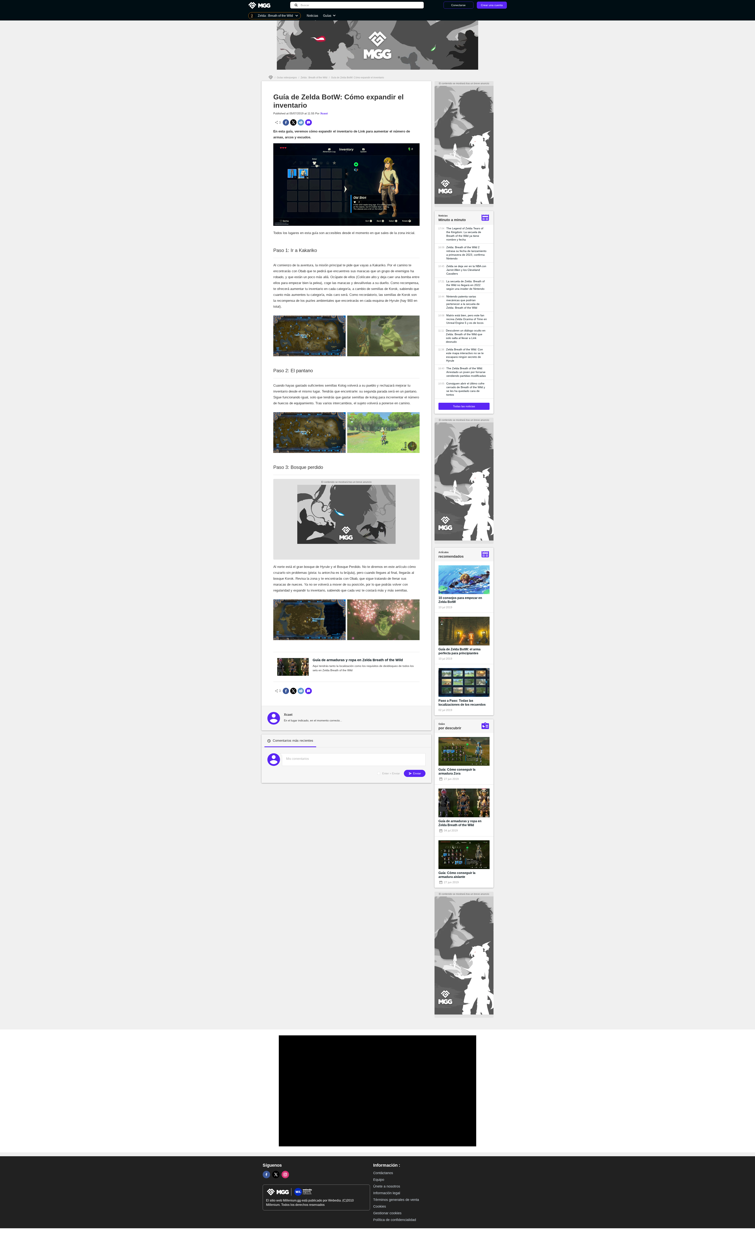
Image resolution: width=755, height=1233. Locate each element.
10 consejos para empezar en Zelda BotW (460, 600)
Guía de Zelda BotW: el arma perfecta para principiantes (459, 651)
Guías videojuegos (287, 77)
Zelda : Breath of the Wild (314, 77)
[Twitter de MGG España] (276, 1174)
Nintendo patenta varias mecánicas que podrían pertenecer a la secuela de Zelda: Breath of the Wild (463, 302)
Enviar (416, 773)
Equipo (378, 1180)
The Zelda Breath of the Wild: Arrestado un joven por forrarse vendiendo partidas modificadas (466, 372)
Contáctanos (383, 1173)
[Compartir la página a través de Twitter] (293, 122)
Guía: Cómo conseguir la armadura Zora (456, 771)
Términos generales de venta (396, 1200)
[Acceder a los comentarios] (308, 122)
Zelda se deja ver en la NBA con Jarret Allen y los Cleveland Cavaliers (466, 270)
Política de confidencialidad (394, 1220)
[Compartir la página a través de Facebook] (286, 122)
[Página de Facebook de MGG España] (266, 1174)
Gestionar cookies (387, 1213)
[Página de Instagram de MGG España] (285, 1174)
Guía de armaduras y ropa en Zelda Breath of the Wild (358, 660)
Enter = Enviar (391, 773)
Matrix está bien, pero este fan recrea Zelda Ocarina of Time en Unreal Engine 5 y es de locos (466, 319)
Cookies (379, 1206)
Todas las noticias (464, 406)
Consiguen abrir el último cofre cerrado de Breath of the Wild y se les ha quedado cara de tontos (465, 389)
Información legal (386, 1193)
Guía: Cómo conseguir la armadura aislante (456, 874)
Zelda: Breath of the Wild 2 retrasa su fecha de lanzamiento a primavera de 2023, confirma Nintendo (466, 253)
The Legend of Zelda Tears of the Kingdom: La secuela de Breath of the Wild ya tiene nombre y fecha (464, 234)
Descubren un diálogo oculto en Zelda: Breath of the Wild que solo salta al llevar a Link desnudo (465, 336)
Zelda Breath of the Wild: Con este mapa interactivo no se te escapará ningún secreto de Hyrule (465, 355)
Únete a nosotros (386, 1186)
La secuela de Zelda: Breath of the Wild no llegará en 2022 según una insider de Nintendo (465, 285)
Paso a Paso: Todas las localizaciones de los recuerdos (462, 702)
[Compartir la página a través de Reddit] (301, 122)
